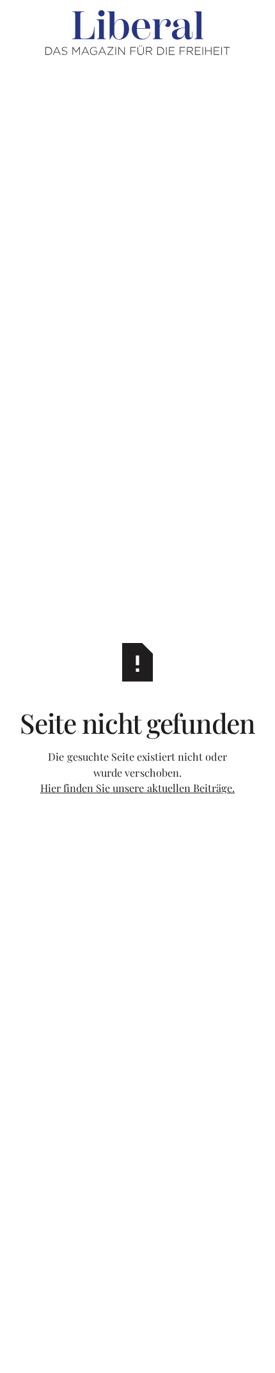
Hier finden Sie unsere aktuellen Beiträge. (137, 788)
